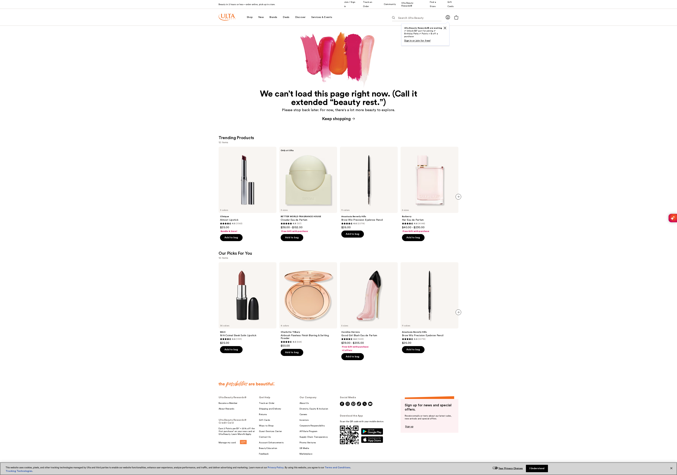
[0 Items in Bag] (456, 17)
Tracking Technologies (19, 471)
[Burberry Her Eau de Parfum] (429, 190)
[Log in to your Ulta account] (448, 17)
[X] (445, 28)
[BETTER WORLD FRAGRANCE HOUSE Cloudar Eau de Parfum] (308, 190)
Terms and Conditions (337, 467)
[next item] (458, 197)
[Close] (671, 468)
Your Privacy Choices (510, 468)
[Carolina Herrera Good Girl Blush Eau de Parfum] (369, 307)
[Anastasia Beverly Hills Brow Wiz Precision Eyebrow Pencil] (369, 188)
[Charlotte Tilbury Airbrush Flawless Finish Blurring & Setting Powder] (308, 304)
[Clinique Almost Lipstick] (247, 190)
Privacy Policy (275, 467)
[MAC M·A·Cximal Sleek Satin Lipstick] (247, 303)
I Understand (537, 468)
